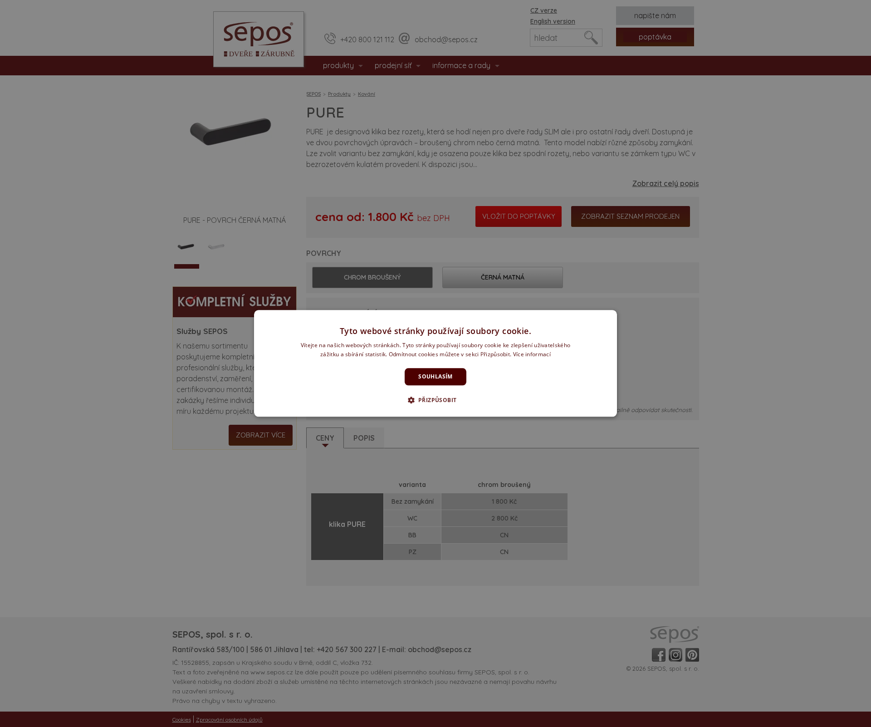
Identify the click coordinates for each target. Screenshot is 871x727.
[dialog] (435, 363)
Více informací (532, 355)
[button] (436, 400)
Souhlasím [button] (435, 376)
